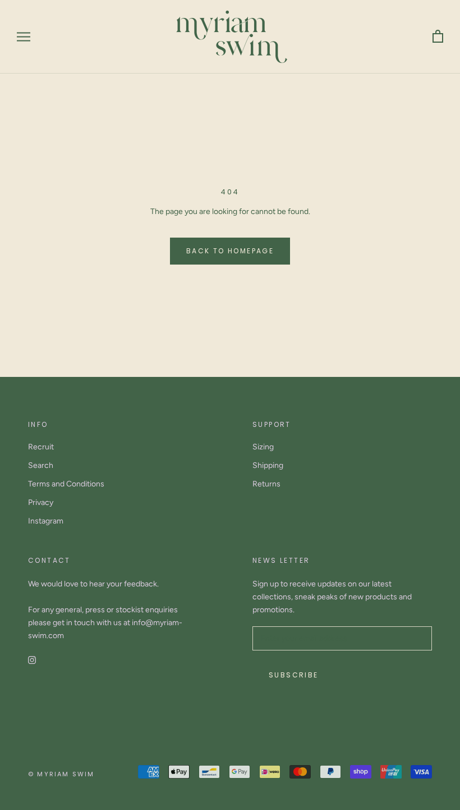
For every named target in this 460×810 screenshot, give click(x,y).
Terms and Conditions (66, 484)
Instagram (45, 521)
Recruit (41, 447)
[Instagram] (32, 659)
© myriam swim (61, 774)
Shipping (267, 465)
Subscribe (294, 675)
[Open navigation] (23, 37)
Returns (266, 484)
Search (40, 465)
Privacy (40, 502)
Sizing (263, 447)
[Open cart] (438, 36)
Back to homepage (230, 251)
